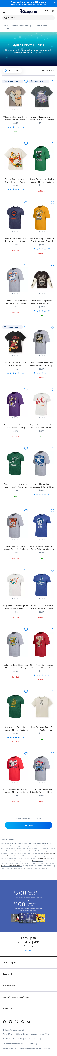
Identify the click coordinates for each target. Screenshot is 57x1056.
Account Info (9, 974)
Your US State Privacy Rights (12, 1039)
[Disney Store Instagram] (10, 1021)
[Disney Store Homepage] (28, 11)
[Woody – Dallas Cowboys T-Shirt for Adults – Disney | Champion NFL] (41, 586)
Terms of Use (7, 1034)
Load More (28, 825)
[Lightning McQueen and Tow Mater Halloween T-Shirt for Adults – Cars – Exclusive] (41, 97)
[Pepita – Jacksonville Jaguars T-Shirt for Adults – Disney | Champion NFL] (15, 645)
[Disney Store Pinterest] (22, 1021)
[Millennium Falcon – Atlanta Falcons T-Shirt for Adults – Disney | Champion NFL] (15, 769)
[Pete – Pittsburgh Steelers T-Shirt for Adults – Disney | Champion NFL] (41, 218)
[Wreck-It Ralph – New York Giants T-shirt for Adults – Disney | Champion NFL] (41, 526)
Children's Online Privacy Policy (14, 1044)
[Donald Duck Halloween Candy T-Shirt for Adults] (15, 159)
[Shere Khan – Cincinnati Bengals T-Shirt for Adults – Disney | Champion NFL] (15, 526)
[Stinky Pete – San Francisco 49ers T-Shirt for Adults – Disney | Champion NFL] (41, 645)
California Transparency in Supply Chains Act (34, 1049)
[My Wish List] (46, 11)
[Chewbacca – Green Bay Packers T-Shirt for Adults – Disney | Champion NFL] (15, 707)
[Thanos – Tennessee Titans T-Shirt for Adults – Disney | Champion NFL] (41, 769)
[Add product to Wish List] (26, 81)
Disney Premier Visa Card (16, 997)
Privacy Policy (44, 1034)
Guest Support (9, 962)
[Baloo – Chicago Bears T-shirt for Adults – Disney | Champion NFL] (15, 218)
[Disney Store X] (16, 1021)
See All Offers (41, 4)
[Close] (54, 2)
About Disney (32, 1044)
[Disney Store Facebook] (4, 1021)
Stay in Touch (9, 1008)
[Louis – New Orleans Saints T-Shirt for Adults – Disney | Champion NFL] (41, 343)
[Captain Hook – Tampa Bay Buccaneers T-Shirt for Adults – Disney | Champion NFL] (41, 405)
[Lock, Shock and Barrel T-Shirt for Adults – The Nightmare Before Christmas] (41, 707)
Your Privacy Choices (32, 1039)
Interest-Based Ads (9, 1049)
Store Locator (9, 985)
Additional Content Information (26, 1034)
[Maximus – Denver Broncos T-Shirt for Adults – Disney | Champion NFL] (15, 280)
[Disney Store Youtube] (28, 1021)
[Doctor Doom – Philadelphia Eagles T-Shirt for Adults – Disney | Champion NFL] (41, 159)
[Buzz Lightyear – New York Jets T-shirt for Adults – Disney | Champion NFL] (15, 464)
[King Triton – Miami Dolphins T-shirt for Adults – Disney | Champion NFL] (15, 586)
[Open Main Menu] (4, 11)
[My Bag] (53, 11)
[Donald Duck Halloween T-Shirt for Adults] (15, 343)
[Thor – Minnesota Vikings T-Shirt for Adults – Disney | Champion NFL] (15, 405)
